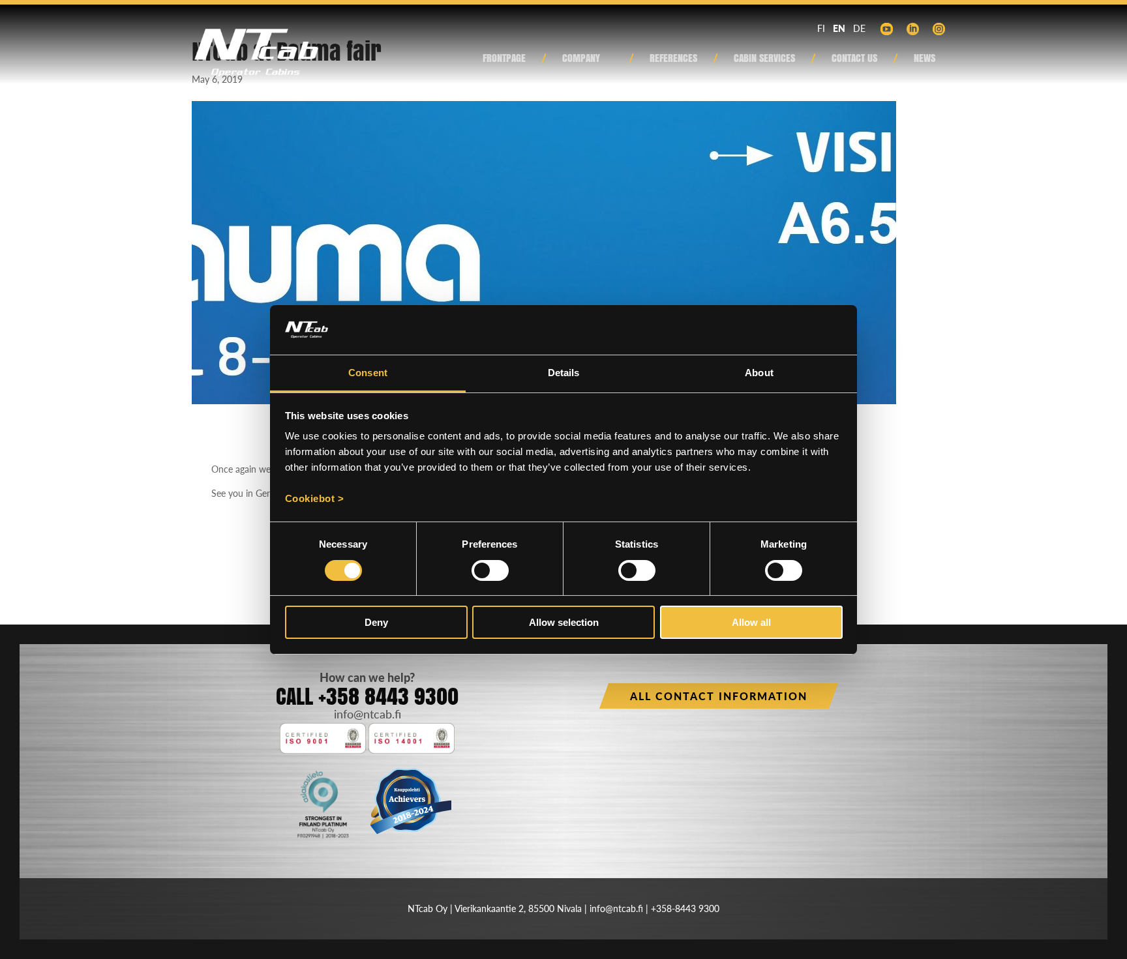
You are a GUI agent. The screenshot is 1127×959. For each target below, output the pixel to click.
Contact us (854, 59)
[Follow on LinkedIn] (912, 29)
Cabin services (764, 59)
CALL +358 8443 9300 (367, 696)
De (859, 28)
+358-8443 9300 (685, 908)
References (673, 59)
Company (581, 59)
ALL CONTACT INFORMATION (718, 696)
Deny (376, 622)
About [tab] (759, 372)
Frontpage (504, 59)
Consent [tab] (367, 372)
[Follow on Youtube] (886, 29)
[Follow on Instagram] (938, 29)
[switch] (490, 570)
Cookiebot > (314, 498)
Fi (821, 28)
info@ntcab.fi (367, 714)
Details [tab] (564, 372)
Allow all (751, 622)
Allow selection (564, 622)
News (924, 59)
